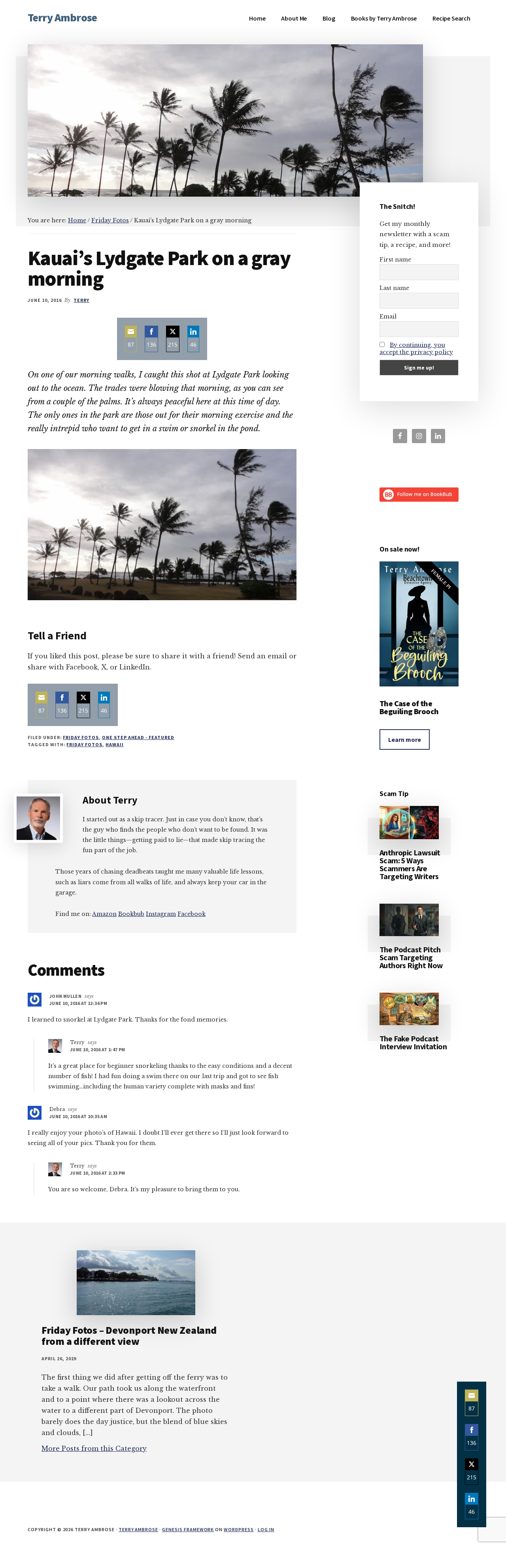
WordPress (239, 1529)
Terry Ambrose (62, 17)
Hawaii (115, 744)
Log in (266, 1529)
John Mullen (65, 996)
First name (395, 259)
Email (388, 316)
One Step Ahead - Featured (138, 737)
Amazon (104, 914)
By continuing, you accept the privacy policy (416, 348)
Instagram (161, 914)
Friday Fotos (81, 737)
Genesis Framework (188, 1529)
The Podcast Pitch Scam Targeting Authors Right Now (411, 957)
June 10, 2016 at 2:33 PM (97, 1173)
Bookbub (131, 914)
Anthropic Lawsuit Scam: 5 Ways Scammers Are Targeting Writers (410, 864)
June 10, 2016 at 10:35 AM (78, 1116)
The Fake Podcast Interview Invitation (413, 1042)
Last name (394, 288)
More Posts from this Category (94, 1448)
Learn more (404, 739)
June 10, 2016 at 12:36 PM (78, 1003)
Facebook (191, 914)
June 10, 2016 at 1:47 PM (97, 1049)
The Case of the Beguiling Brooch (409, 707)
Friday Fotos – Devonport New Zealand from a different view (129, 1335)
